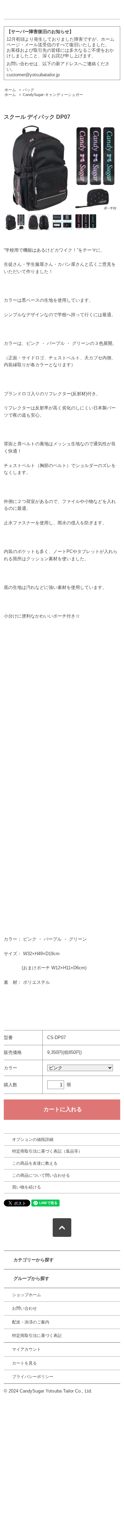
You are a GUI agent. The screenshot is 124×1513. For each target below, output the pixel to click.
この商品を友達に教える (35, 1163)
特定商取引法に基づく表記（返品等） (47, 1151)
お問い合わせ (24, 1308)
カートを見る (24, 1363)
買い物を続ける (26, 1187)
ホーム (10, 90)
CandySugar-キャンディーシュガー (53, 95)
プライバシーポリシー (32, 1376)
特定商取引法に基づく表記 (37, 1335)
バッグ (28, 90)
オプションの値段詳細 (32, 1139)
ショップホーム (26, 1294)
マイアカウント (26, 1349)
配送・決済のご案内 (30, 1322)
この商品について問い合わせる (41, 1175)
